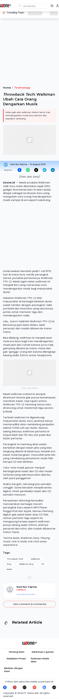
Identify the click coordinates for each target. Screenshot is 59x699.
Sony (9, 564)
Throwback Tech (15, 559)
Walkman (35, 559)
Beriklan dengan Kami (13, 670)
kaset (9, 569)
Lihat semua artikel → (26, 594)
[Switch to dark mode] (52, 5)
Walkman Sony (26, 564)
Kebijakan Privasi (16, 658)
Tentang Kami (16, 652)
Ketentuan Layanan (43, 652)
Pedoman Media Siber (40, 660)
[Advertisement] (29, 54)
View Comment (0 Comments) (29, 604)
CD (42, 564)
